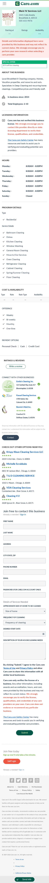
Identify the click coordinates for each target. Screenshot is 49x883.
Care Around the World (25, 793)
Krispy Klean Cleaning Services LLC (24, 452)
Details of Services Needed (15, 601)
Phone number (10, 567)
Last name (8, 533)
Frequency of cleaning (14, 617)
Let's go (12, 761)
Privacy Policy (26, 668)
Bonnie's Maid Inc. (23, 407)
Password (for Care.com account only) (22, 590)
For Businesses (37, 787)
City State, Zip (9, 555)
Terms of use (19, 859)
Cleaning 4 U (13, 496)
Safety (38, 790)
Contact (10, 438)
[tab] (24, 601)
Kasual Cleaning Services (26, 395)
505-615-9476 (25, 21)
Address (7, 544)
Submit (24, 733)
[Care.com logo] (26, 4)
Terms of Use (9, 668)
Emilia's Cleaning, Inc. (24, 382)
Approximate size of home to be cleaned (22, 606)
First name (8, 521)
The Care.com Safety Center (16, 717)
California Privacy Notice (23, 873)
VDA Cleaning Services (18, 488)
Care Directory (23, 787)
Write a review (15, 366)
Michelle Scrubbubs (16, 464)
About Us (10, 787)
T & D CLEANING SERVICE (20, 476)
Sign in (23, 515)
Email (5, 578)
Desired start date (11, 629)
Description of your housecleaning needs (23, 640)
